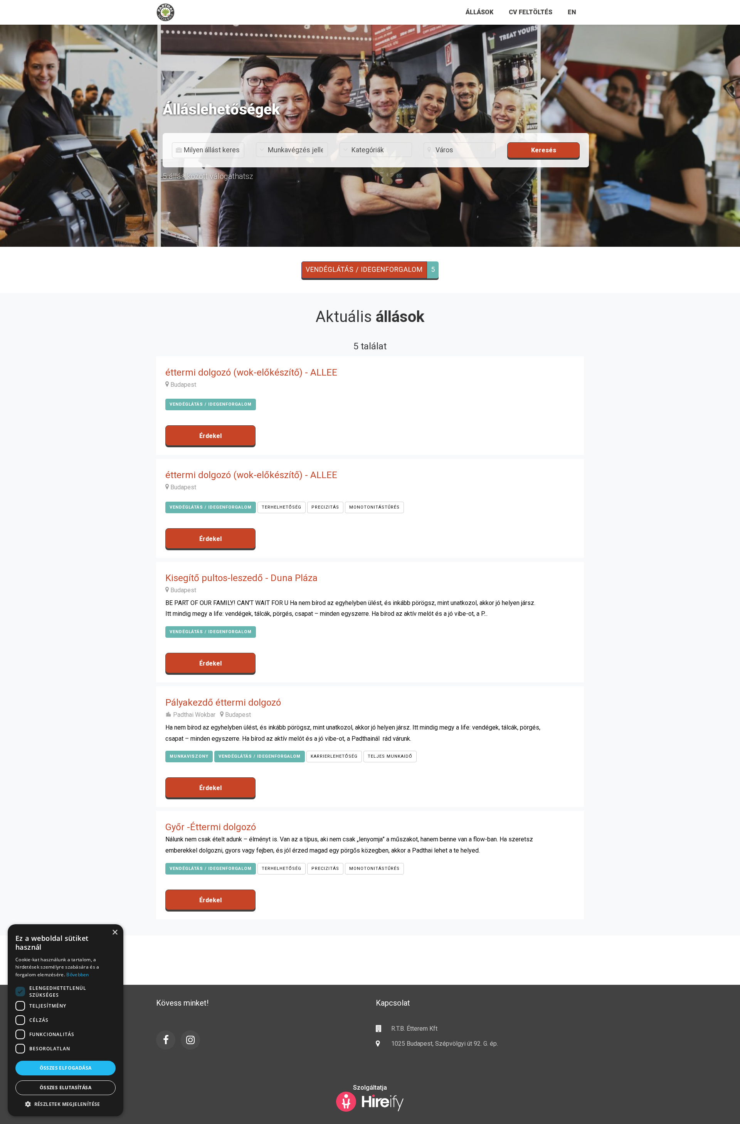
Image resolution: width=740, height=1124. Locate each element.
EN (572, 12)
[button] (65, 1104)
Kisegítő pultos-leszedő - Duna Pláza (241, 578)
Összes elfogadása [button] (66, 1068)
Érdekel (210, 436)
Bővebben (77, 974)
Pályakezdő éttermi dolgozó (223, 702)
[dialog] (65, 1020)
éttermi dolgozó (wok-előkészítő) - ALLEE (251, 372)
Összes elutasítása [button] (65, 1087)
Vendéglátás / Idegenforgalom (364, 269)
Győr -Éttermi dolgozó (210, 827)
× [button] (115, 932)
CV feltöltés (530, 12)
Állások (479, 12)
